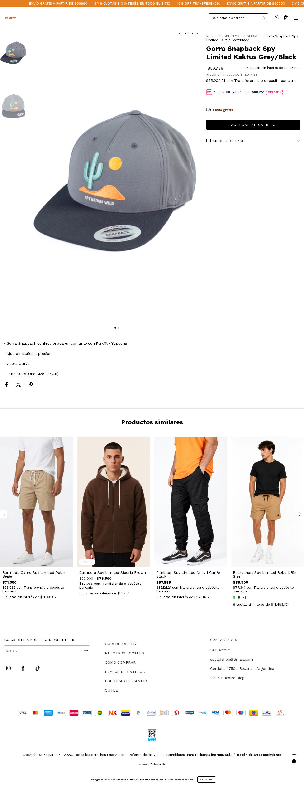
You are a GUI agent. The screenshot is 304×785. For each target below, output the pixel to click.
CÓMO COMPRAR (120, 662)
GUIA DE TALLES (120, 644)
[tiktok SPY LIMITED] (38, 668)
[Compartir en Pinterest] (30, 384)
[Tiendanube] (152, 764)
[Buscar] (264, 18)
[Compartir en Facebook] (7, 384)
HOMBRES (252, 36)
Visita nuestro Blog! (227, 678)
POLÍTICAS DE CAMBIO (126, 681)
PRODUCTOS (229, 36)
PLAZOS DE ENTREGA (125, 671)
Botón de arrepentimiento (259, 754)
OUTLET (112, 690)
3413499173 (220, 650)
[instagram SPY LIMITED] (9, 668)
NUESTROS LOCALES (124, 653)
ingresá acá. (221, 754)
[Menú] (295, 18)
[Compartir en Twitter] (19, 384)
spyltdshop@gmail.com (231, 659)
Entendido (206, 779)
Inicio (210, 36)
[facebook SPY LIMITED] (23, 668)
